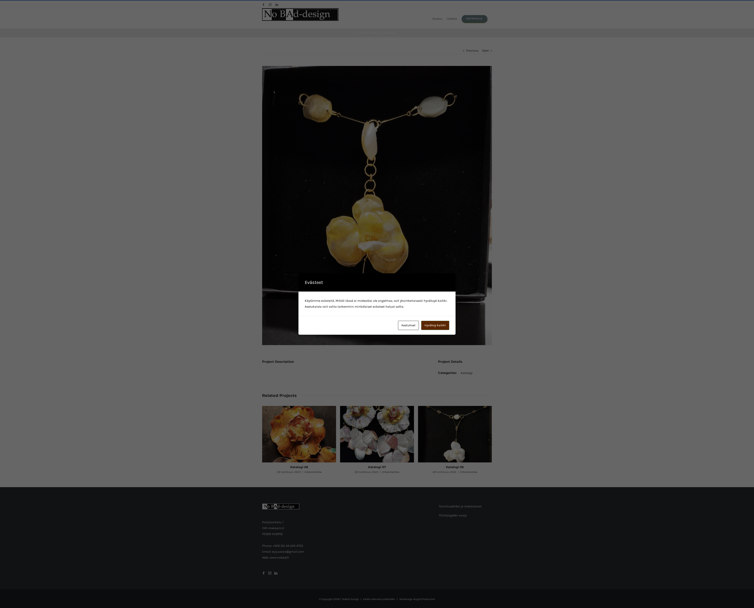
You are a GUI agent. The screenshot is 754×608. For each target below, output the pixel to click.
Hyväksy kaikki (435, 325)
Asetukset (408, 325)
